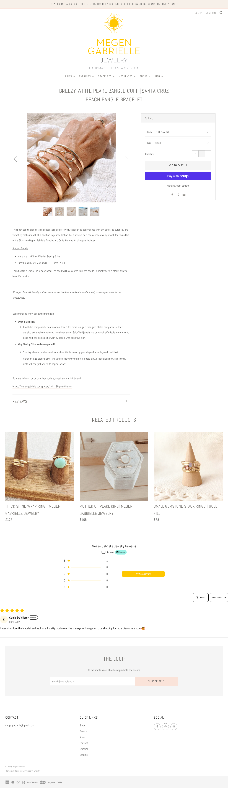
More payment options (178, 185)
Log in (198, 12)
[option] (71, 157)
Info (157, 76)
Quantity (149, 154)
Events (83, 731)
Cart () (211, 12)
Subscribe (155, 681)
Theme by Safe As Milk (14, 770)
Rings (68, 76)
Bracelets (105, 76)
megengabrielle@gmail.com (19, 725)
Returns (84, 754)
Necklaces (126, 76)
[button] (48, 211)
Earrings (85, 76)
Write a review (143, 574)
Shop (82, 725)
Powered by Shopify (32, 770)
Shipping (84, 749)
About (143, 76)
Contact (84, 743)
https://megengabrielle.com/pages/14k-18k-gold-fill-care (42, 386)
